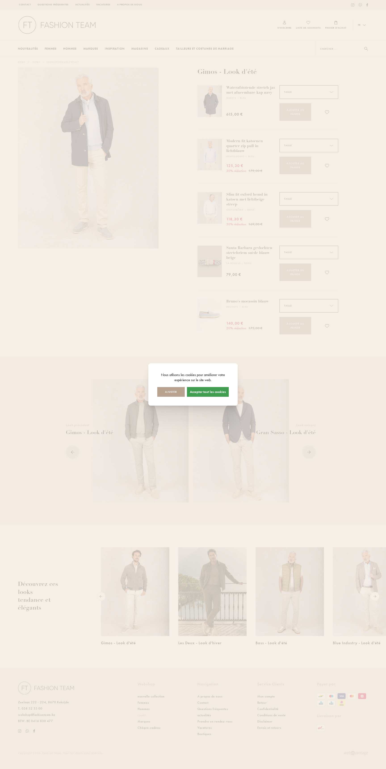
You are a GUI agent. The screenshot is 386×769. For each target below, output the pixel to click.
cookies (190, 374)
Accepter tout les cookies (208, 391)
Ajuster (171, 391)
